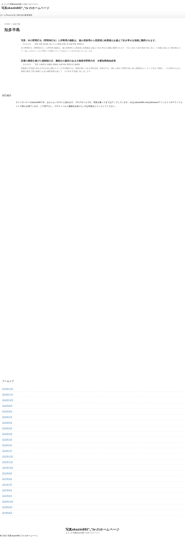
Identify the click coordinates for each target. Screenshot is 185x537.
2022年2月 (7, 445)
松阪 (64, 44)
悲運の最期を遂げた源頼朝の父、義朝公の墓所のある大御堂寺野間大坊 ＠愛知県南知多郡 (68, 60)
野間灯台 (80, 44)
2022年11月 (7, 394)
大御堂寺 (42, 64)
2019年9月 (7, 507)
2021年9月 (7, 473)
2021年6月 (7, 490)
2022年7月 (7, 417)
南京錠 (45, 44)
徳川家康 (24, 15)
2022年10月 (7, 400)
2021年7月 (7, 484)
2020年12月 (7, 501)
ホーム (3, 15)
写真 (40, 44)
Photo (8, 15)
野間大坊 (70, 64)
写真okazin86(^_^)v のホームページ (25, 8)
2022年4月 (7, 434)
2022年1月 (7, 450)
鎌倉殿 (77, 64)
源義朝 (49, 64)
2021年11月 (7, 462)
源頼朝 (55, 64)
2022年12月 (7, 389)
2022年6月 (7, 422)
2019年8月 (7, 512)
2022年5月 (7, 428)
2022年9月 (7, 405)
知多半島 (72, 44)
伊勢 (36, 44)
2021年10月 (7, 467)
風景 (30, 15)
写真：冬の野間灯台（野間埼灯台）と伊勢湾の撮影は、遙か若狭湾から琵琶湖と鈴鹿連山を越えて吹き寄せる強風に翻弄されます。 (89, 40)
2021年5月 (7, 496)
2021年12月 (7, 456)
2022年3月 (7, 439)
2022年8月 (7, 411)
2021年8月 (7, 479)
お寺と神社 (16, 15)
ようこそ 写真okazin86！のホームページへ (83, 533)
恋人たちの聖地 (55, 44)
